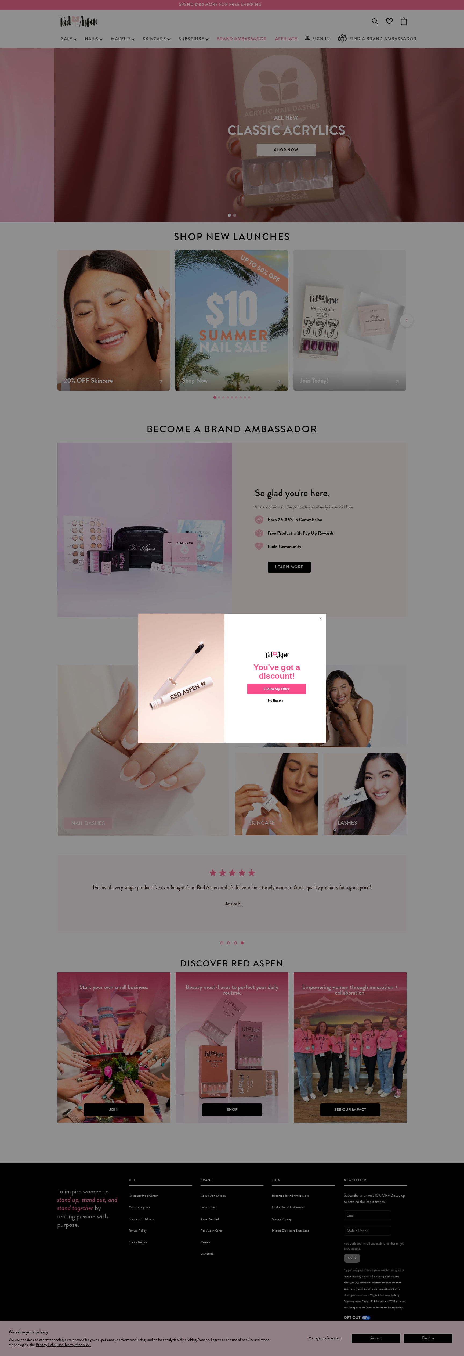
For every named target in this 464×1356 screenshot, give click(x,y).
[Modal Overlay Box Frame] (232, 678)
